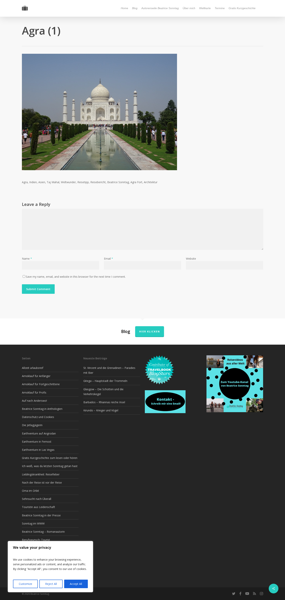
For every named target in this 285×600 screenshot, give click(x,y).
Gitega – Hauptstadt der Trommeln (105, 381)
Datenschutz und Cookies (38, 417)
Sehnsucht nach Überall (36, 499)
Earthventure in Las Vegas (38, 450)
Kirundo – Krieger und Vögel (100, 410)
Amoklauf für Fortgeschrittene (41, 384)
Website (191, 258)
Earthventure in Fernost (36, 441)
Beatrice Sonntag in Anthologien (42, 409)
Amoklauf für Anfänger (36, 376)
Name (27, 258)
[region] (50, 566)
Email (108, 258)
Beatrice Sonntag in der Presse (41, 515)
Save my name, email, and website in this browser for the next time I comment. (76, 276)
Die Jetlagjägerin (32, 425)
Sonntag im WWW (33, 523)
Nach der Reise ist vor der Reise (42, 482)
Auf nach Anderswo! (34, 400)
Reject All (51, 584)
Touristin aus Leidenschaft (38, 507)
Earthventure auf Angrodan (39, 433)
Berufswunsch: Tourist (36, 540)
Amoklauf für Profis (34, 392)
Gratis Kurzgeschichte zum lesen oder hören (49, 458)
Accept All (76, 584)
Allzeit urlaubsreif (32, 368)
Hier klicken (149, 331)
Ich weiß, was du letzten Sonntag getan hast (50, 466)
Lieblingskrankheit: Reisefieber (41, 474)
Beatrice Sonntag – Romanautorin (43, 531)
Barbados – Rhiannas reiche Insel (104, 402)
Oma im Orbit (30, 490)
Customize (25, 584)
